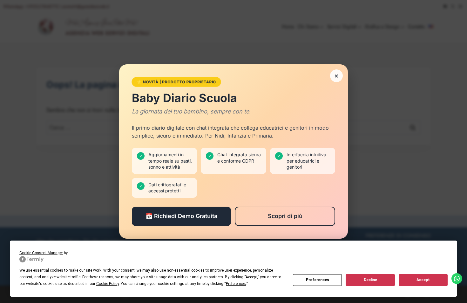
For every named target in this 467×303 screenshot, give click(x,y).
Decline (370, 280)
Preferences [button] (236, 283)
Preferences (317, 280)
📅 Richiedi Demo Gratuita (181, 216)
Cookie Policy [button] (107, 283)
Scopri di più (285, 216)
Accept (423, 280)
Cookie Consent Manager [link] (41, 253)
